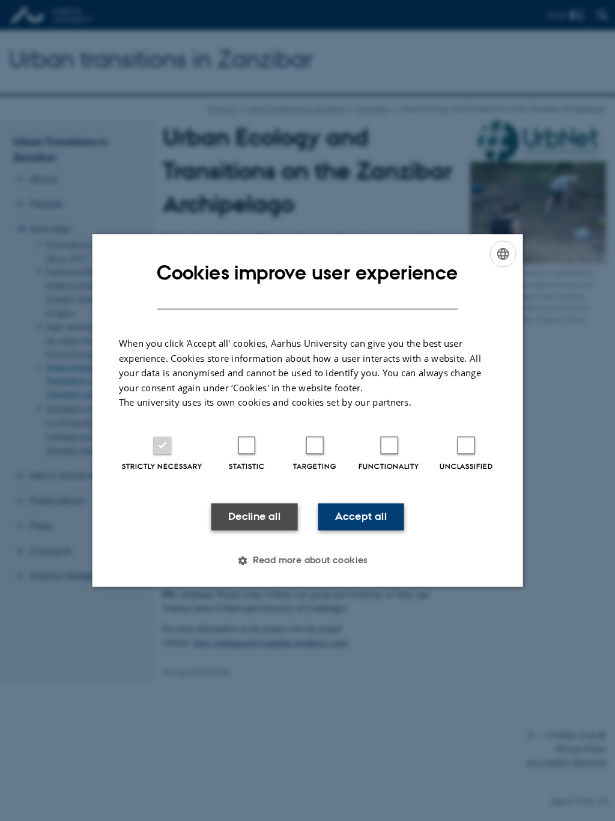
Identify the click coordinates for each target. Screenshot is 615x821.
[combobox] (503, 254)
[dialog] (307, 410)
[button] (307, 561)
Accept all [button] (361, 516)
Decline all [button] (254, 516)
